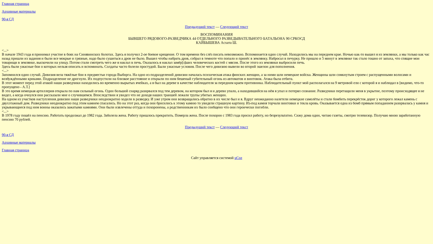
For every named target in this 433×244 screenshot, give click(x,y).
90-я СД (8, 19)
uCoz (238, 158)
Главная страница (15, 4)
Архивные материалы (19, 11)
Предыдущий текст (200, 27)
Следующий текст (234, 27)
